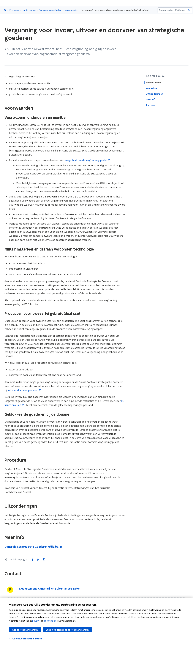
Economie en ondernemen (22, 10)
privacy (36, 620)
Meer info (151, 99)
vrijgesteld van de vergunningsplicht (86, 160)
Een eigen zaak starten (50, 10)
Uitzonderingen (154, 93)
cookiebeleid (50, 620)
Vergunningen (71, 10)
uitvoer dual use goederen (23, 390)
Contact (150, 104)
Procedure (151, 88)
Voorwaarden (153, 82)
